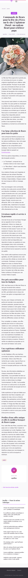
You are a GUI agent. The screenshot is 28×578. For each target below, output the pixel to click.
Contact (19, 570)
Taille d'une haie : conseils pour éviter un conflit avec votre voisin (14, 537)
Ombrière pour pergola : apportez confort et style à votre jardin (13, 558)
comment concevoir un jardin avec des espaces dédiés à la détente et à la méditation (14, 521)
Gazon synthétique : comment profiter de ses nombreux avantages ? (14, 553)
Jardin (8, 8)
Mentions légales (11, 570)
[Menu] (16, 1)
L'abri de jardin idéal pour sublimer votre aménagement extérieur (13, 527)
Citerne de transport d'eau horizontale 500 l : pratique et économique (14, 508)
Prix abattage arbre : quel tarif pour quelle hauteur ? (13, 542)
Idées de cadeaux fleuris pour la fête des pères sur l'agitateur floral (13, 548)
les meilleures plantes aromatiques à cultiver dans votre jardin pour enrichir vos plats (14, 514)
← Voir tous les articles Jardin (10, 487)
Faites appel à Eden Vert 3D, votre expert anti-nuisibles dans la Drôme (13, 532)
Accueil (3, 8)
